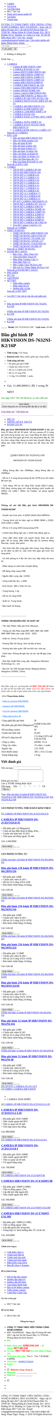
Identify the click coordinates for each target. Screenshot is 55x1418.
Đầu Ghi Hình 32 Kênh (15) (26, 156)
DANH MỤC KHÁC (17, 251)
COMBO (11, 167)
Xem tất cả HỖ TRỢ (17, 291)
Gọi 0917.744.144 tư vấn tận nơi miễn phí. (27, 296)
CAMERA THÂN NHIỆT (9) (27, 122)
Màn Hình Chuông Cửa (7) (25, 259)
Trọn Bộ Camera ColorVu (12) (27, 225)
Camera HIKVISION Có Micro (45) (30, 95)
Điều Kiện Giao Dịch (17, 1262)
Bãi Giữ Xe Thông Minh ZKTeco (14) (31, 267)
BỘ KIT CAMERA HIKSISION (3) (30, 201)
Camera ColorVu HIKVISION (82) (29, 93)
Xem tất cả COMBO (16, 228)
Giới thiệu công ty (15, 1252)
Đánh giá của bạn (9, 780)
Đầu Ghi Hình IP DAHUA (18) (27, 162)
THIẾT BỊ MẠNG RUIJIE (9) (27, 246)
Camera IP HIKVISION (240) (27, 66)
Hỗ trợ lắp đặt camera (17, 1277)
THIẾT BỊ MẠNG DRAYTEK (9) (29, 235)
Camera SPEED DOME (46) (26, 90)
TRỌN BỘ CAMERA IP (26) (27, 169)
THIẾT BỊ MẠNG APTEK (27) (28, 241)
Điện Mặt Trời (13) (22, 262)
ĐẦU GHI (12, 135)
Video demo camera (16, 1290)
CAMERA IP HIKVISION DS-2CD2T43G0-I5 (20, 821)
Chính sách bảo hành (17, 1260)
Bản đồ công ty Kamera (18, 1265)
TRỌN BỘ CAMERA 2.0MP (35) (29, 212)
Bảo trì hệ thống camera (18, 1287)
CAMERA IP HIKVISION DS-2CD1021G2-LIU (20, 1111)
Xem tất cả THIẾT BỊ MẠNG (21, 249)
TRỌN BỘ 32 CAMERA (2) (26, 198)
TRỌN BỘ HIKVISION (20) (27, 172)
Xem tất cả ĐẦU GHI (17, 164)
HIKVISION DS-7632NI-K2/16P (33, 797)
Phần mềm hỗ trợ (21, 286)
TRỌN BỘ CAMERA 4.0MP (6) (28, 214)
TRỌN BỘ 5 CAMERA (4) (26, 183)
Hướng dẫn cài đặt (21, 288)
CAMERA (12, 64)
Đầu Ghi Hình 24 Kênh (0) (25, 154)
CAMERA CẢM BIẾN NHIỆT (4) (29, 111)
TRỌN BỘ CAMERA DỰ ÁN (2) (29, 204)
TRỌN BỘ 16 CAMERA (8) (26, 196)
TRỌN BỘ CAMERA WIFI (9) (28, 206)
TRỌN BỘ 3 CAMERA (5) (26, 177)
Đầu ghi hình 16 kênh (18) (25, 151)
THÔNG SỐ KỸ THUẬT (19, 422)
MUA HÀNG (24, 405)
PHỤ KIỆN (12, 272)
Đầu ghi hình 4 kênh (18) (24, 146)
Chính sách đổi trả (15, 1255)
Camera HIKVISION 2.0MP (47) (28, 74)
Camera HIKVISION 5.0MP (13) (28, 80)
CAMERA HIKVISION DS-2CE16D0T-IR (27, 1181)
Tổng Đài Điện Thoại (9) (24, 257)
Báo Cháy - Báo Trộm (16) (25, 254)
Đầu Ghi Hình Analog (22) (25, 140)
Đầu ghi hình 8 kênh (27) (24, 148)
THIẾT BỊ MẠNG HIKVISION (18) (30, 233)
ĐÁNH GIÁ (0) (14, 424)
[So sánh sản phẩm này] (6, 327)
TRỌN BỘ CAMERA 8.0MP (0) (28, 220)
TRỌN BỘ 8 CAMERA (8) (26, 191)
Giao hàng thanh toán (17, 1284)
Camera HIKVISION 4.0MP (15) (28, 77)
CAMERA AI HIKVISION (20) (28, 109)
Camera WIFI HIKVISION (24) (28, 88)
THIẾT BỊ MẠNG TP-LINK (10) (29, 238)
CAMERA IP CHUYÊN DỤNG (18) (30, 98)
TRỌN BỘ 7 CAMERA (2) (26, 188)
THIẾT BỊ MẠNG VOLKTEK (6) (29, 243)
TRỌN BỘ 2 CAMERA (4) (26, 175)
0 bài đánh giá (7, 411)
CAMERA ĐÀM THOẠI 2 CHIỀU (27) (32, 130)
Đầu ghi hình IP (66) (22, 143)
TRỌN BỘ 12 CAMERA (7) (26, 193)
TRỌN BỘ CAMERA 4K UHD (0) (30, 222)
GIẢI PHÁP (13, 278)
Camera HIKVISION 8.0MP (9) (28, 82)
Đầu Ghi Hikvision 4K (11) (25, 159)
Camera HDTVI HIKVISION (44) (29, 72)
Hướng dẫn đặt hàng (16, 1282)
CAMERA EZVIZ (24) (24, 114)
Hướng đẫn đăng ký (16, 1279)
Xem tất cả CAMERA (17, 132)
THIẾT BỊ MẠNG (16, 230)
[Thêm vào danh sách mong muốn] (3, 327)
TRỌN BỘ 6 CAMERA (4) (26, 185)
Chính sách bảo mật (16, 1257)
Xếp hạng (5, 786)
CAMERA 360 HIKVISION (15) (28, 106)
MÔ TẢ (11, 419)
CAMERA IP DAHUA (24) (26, 69)
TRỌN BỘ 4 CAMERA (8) (26, 180)
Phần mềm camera (21, 283)
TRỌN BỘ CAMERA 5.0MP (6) (28, 217)
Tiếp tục (5, 789)
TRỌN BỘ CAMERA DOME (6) (29, 209)
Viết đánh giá (22, 411)
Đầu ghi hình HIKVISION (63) (27, 138)
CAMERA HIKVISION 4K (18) (28, 85)
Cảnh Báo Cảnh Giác (17, 1292)
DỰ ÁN (11, 275)
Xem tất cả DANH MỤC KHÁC (22, 270)
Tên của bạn (7, 768)
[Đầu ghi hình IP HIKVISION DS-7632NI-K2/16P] (30, 314)
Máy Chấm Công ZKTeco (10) (27, 265)
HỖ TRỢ (11, 280)
